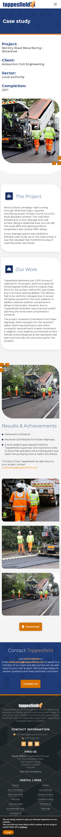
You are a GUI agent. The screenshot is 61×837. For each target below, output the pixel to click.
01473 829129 (31, 659)
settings (23, 827)
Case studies (16, 803)
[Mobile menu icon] (55, 4)
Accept (8, 832)
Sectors (15, 799)
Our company (15, 789)
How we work (15, 794)
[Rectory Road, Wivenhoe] (30, 500)
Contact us (15, 813)
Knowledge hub (15, 808)
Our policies (45, 789)
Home (15, 785)
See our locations (30, 771)
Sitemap (45, 808)
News (45, 785)
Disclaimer (45, 803)
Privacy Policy (45, 794)
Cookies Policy (45, 799)
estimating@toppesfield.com (20, 467)
